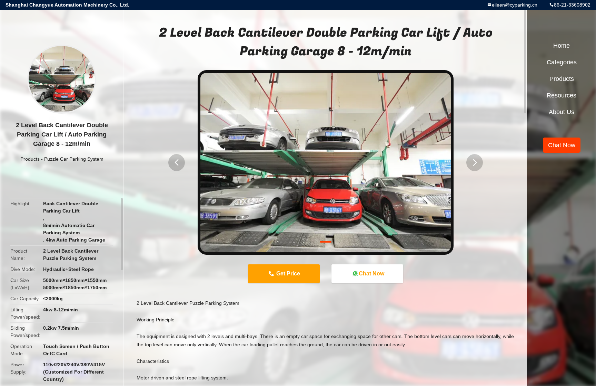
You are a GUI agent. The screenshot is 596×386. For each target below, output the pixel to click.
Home (561, 45)
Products (30, 159)
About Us (561, 112)
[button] (176, 162)
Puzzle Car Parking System (73, 159)
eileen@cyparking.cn (514, 5)
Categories (562, 62)
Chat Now (371, 273)
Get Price (288, 273)
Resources (561, 95)
